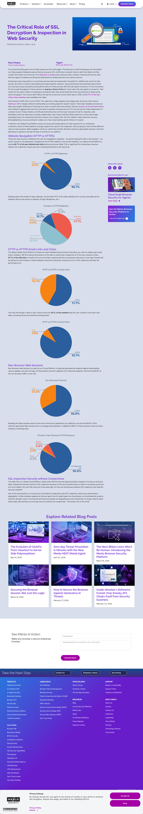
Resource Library (79, 725)
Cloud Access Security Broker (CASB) (53, 696)
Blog (74, 703)
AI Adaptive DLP (13, 689)
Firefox (101, 106)
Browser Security (46, 692)
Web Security (68, 65)
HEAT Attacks (45, 703)
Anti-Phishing (45, 685)
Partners (108, 725)
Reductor (43, 75)
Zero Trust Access (13, 776)
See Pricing (116, 673)
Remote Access (13, 707)
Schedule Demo (127, 4)
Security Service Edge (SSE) (50, 711)
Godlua (53, 75)
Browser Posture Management (51, 689)
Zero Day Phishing (13, 780)
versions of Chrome (86, 106)
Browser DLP (12, 700)
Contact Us (60, 673)
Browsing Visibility (13, 732)
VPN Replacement (14, 769)
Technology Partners (112, 729)
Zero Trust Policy (46, 718)
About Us (108, 703)
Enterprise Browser (47, 700)
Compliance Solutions (15, 740)
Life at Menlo (110, 721)
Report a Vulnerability (113, 685)
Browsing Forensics (14, 696)
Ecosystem (48, 4)
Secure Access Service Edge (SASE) (53, 707)
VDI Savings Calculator (81, 692)
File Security (11, 703)
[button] (24, 4)
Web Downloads (13, 773)
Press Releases (78, 721)
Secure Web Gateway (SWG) (50, 715)
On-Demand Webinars (81, 718)
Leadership (109, 718)
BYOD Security (12, 736)
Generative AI (12, 758)
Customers (109, 714)
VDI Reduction (12, 765)
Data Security (12, 743)
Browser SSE (11, 729)
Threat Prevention (13, 718)
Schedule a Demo (90, 673)
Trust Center (109, 732)
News (75, 714)
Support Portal (110, 689)
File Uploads (11, 754)
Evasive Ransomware (15, 747)
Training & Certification (113, 692)
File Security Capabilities (16, 751)
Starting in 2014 (14, 104)
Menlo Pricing (78, 685)
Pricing (82, 4)
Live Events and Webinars (82, 706)
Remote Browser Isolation (16, 711)
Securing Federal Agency (16, 762)
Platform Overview (14, 685)
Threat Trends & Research (16, 65)
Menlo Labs (59, 65)
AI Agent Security (13, 692)
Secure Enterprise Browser (16, 715)
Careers (108, 706)
